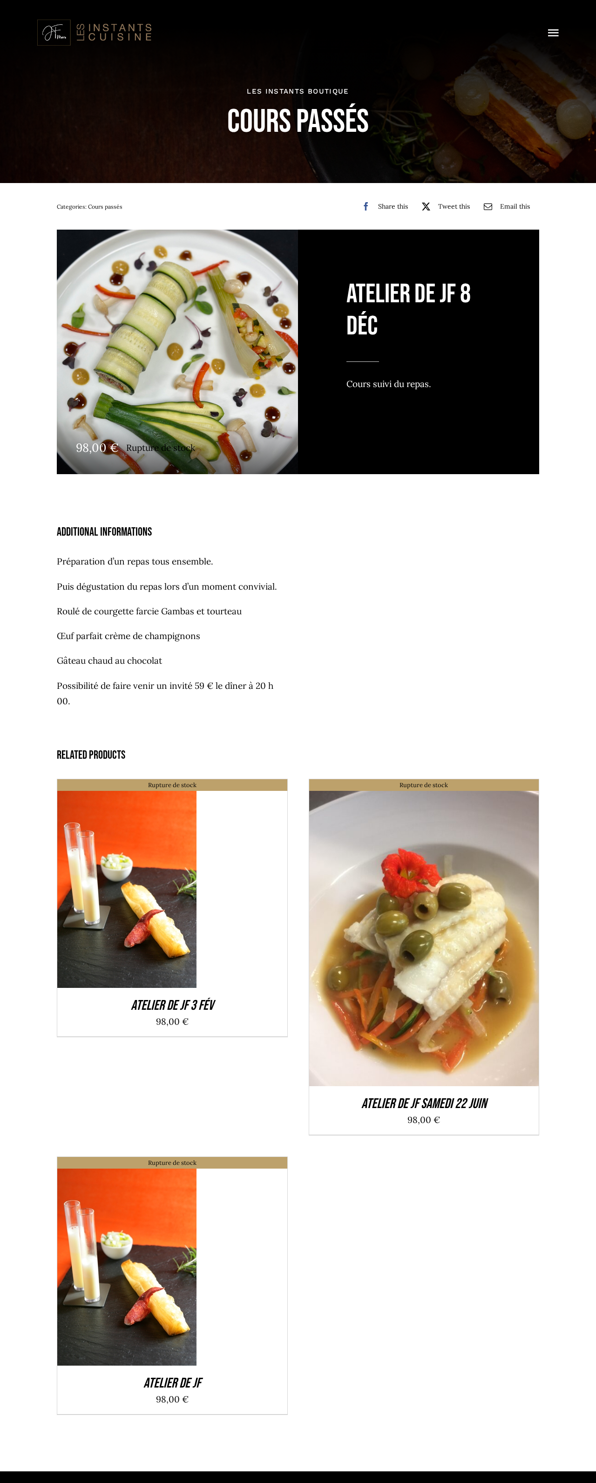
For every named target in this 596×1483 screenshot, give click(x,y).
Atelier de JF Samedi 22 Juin (424, 1103)
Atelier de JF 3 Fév (172, 1005)
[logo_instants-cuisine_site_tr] (93, 22)
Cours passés (105, 206)
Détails (127, 886)
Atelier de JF (172, 1383)
